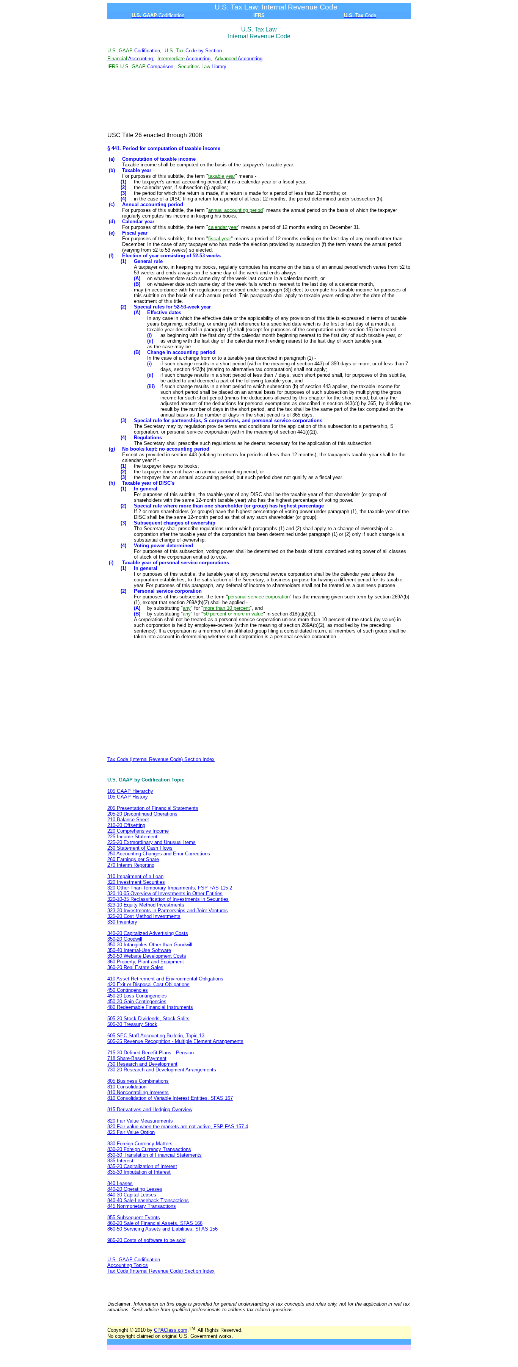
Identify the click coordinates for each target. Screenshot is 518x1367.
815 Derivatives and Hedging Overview (149, 1109)
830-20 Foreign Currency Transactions (149, 1149)
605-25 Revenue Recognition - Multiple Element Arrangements (175, 1041)
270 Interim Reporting (130, 865)
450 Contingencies (127, 990)
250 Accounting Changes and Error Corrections (158, 854)
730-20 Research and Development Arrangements (161, 1070)
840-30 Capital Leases (131, 1195)
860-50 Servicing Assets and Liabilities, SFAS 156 (162, 1229)
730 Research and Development (142, 1064)
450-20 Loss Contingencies (137, 996)
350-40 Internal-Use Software (139, 950)
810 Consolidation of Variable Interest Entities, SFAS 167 (170, 1098)
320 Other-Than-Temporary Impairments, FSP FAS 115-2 (169, 888)
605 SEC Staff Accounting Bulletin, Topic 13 (155, 1035)
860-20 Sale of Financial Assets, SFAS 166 (154, 1223)
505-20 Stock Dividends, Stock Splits (148, 1018)
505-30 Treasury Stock (132, 1024)
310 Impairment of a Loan (135, 876)
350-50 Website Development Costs (146, 956)
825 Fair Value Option (131, 1132)
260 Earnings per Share (133, 859)
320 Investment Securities (136, 882)
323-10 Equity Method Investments (145, 905)
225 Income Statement (132, 836)
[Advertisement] (259, 101)
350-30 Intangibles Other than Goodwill (149, 944)
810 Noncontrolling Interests (138, 1092)
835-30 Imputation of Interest (139, 1172)
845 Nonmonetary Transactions (141, 1206)
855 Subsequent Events (133, 1217)
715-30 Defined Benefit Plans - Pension (150, 1052)
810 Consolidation (126, 1087)
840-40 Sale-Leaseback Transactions (148, 1200)
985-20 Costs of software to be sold (146, 1240)
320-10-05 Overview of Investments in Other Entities (165, 893)
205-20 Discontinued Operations (142, 814)
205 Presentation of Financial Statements (152, 808)
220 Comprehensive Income (138, 831)
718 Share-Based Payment (136, 1058)
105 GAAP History (127, 797)
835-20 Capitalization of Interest (142, 1166)
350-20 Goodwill (124, 939)
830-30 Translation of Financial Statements (154, 1155)
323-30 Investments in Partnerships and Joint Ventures (167, 910)
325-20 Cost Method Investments (144, 916)
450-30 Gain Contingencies (136, 1001)
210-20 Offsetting (126, 825)
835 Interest (120, 1160)
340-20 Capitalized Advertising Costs (147, 933)
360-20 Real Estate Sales (135, 967)
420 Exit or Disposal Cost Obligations (148, 984)
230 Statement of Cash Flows (140, 848)
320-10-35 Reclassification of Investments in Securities (168, 899)
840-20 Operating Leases (134, 1189)
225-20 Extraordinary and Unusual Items (151, 842)
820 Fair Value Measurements (140, 1121)
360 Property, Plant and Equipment (145, 962)
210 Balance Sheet (128, 819)
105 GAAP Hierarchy (130, 791)
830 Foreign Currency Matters (140, 1143)
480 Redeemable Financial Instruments (150, 1007)
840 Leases (120, 1183)
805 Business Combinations (138, 1081)
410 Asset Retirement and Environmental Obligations (165, 979)
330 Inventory (122, 922)
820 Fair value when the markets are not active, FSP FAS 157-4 (177, 1126)
